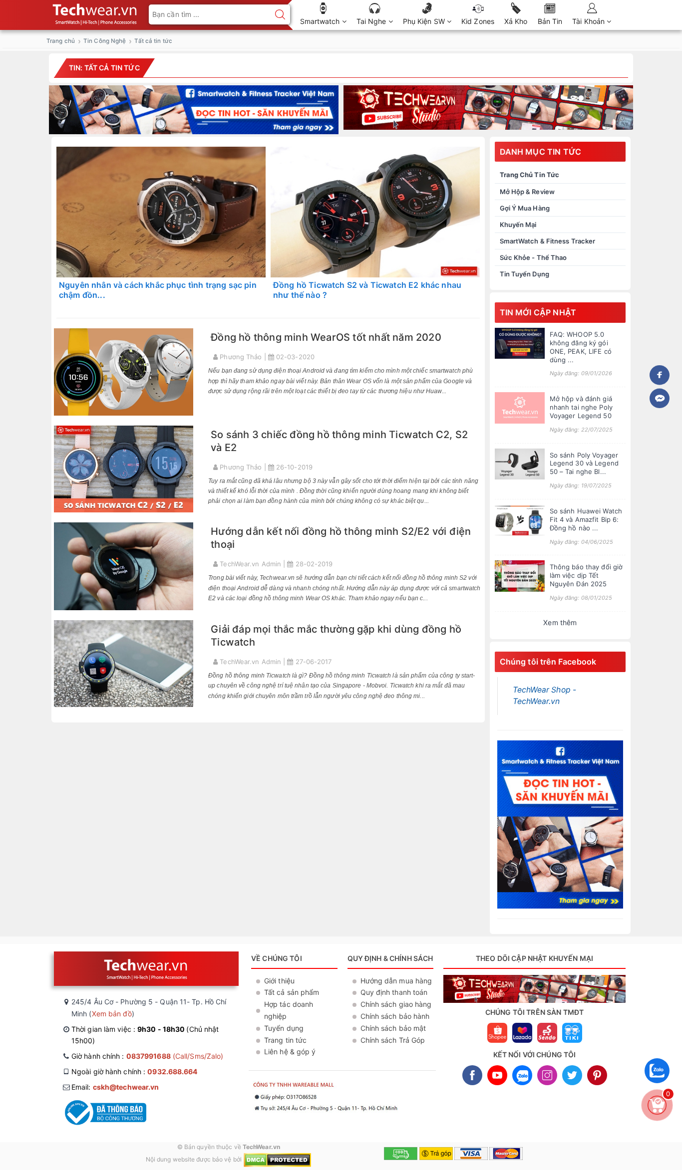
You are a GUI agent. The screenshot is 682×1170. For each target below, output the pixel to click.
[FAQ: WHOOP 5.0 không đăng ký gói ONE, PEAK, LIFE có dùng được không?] (520, 343)
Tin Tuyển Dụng (524, 274)
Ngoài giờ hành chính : (134, 1071)
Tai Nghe (372, 21)
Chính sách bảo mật (393, 1028)
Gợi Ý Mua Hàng (525, 208)
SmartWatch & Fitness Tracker (548, 241)
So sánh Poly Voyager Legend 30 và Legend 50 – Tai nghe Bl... (584, 463)
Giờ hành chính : (147, 1056)
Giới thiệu (279, 980)
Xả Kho (516, 21)
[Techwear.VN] (95, 12)
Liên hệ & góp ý (290, 1051)
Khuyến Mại (518, 225)
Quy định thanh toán (394, 992)
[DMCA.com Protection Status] (277, 1159)
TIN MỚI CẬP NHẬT (538, 312)
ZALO (522, 1075)
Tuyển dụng (284, 1028)
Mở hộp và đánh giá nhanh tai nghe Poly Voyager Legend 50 (581, 407)
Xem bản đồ (112, 1013)
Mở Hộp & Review (527, 192)
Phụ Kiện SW (425, 21)
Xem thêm (560, 622)
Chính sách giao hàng (396, 1004)
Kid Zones (477, 21)
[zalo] (657, 1085)
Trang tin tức (285, 1040)
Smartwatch (321, 21)
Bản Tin (550, 21)
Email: (115, 1087)
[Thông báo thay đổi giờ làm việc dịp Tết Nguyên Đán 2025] (520, 576)
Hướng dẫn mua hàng (396, 980)
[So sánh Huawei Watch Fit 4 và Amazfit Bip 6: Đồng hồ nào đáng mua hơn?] (520, 520)
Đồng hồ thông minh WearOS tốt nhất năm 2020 (326, 337)
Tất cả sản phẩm (292, 992)
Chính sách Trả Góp (392, 1040)
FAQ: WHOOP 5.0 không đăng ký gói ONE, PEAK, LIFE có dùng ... (581, 347)
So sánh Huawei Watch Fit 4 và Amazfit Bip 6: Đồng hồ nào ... (586, 519)
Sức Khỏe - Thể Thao (533, 257)
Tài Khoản (589, 21)
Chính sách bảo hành (395, 1016)
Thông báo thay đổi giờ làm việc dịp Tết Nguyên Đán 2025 (586, 575)
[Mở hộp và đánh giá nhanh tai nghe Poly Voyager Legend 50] (520, 408)
